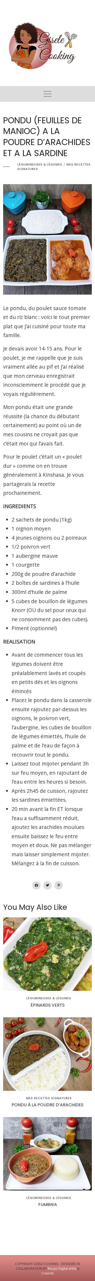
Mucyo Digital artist (62, 1268)
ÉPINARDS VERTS (48, 1005)
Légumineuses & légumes (39, 164)
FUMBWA (47, 1205)
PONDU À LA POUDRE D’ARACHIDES (47, 1105)
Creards (47, 1273)
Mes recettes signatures (49, 1098)
